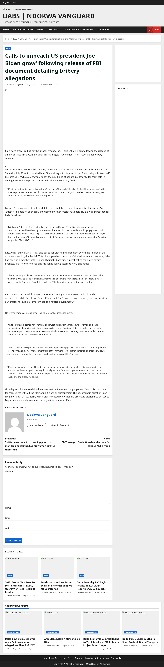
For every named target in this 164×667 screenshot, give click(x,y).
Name (8, 507)
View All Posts (58, 425)
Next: (86, 442)
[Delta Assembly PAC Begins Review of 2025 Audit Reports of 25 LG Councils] (93, 568)
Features (54, 29)
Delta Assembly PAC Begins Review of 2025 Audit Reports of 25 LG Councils (92, 585)
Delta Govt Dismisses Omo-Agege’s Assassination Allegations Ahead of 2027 (20, 642)
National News (13, 632)
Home (6, 29)
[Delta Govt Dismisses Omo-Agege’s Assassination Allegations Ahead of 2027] (23, 623)
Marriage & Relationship (78, 29)
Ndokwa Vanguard (15, 84)
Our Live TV (103, 29)
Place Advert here (23, 29)
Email (7, 518)
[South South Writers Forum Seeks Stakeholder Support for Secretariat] (57, 568)
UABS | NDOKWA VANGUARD (49, 16)
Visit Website (37, 425)
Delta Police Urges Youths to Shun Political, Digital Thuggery (140, 640)
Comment (10, 471)
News (40, 29)
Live (157, 29)
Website (9, 528)
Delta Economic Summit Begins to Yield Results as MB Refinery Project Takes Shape (101, 642)
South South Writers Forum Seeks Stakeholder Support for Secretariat (56, 585)
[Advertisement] (138, 63)
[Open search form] (144, 29)
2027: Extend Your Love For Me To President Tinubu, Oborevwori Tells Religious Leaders (20, 587)
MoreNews (91, 664)
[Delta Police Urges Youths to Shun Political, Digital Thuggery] (140, 623)
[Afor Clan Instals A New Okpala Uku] (62, 623)
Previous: (30, 444)
